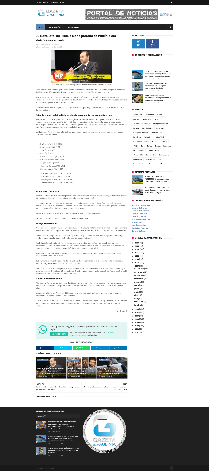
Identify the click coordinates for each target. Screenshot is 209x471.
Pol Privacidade (57, 3)
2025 (137, 246)
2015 (137, 319)
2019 (137, 266)
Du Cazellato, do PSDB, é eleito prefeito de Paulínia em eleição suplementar (50, 371)
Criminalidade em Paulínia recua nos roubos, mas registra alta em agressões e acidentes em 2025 (158, 73)
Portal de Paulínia (140, 228)
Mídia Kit (46, 3)
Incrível (136, 119)
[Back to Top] (171, 468)
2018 (137, 309)
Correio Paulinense (141, 205)
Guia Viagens (164, 155)
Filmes (157, 119)
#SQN (135, 146)
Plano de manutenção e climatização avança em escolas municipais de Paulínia (158, 97)
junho (137, 288)
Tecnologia (137, 115)
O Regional (137, 222)
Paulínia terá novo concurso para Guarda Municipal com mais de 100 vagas (157, 190)
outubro (138, 275)
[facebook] (168, 2)
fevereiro (138, 302)
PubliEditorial (146, 119)
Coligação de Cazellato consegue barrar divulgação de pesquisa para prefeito (112, 371)
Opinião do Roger (153, 150)
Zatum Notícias (139, 231)
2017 (137, 312)
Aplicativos (148, 137)
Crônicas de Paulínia (141, 141)
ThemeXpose (49, 468)
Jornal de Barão (139, 208)
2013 (137, 325)
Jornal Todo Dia (139, 214)
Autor (38, 3)
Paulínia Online (139, 225)
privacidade (81, 335)
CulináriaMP (149, 115)
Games (154, 141)
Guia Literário (151, 155)
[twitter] (171, 2)
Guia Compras (74, 27)
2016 (137, 316)
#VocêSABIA (138, 155)
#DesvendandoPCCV (141, 124)
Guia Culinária (147, 128)
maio (136, 292)
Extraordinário (138, 150)
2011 (137, 332)
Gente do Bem (156, 133)
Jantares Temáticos (153, 159)
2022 (137, 256)
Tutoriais (164, 141)
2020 (137, 262)
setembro (139, 278)
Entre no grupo (59, 334)
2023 (137, 252)
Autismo (160, 115)
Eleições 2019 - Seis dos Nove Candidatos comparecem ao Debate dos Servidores (81, 371)
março (137, 298)
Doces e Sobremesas (163, 146)
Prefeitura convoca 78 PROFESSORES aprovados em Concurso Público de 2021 (157, 179)
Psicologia (137, 137)
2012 (137, 329)
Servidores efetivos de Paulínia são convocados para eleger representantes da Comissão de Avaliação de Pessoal (62, 425)
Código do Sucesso (140, 133)
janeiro (137, 305)
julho (136, 285)
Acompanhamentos (160, 124)
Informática (137, 159)
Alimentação (160, 128)
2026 (137, 243)
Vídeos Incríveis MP (156, 164)
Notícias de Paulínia (141, 219)
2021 (137, 259)
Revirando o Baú (139, 164)
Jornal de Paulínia (140, 211)
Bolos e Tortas (146, 146)
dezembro (139, 269)
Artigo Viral (160, 137)
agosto (137, 282)
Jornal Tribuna (139, 216)
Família (136, 128)
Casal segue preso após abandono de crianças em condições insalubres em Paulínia (159, 85)
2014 (137, 322)
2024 (137, 249)
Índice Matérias (55, 27)
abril (136, 295)
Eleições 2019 (58, 47)
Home (40, 27)
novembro (139, 272)
